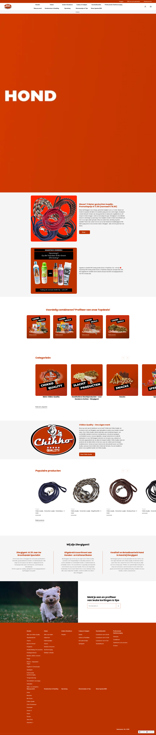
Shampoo (115, 636)
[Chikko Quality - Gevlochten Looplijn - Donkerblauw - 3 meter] (51, 491)
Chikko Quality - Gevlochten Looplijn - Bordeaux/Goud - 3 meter (122, 512)
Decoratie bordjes (83, 640)
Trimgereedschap (31, 678)
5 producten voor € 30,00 (102, 634)
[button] (38, 5)
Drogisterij (29, 646)
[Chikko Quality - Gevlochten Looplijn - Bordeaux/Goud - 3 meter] (122, 491)
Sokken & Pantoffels (84, 637)
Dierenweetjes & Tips (82, 8)
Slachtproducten (31, 637)
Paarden (63, 634)
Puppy (28, 658)
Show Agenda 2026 (96, 8)
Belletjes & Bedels (49, 652)
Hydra (28, 713)
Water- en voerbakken (32, 687)
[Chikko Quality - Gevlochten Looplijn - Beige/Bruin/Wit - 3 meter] (87, 491)
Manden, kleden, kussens (33, 655)
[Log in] (145, 7)
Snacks (122, 397)
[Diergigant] (8, 6)
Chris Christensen (31, 704)
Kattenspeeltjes (48, 640)
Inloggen (121, 1)
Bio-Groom (30, 698)
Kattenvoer (47, 637)
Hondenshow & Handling (52, 8)
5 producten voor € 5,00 (102, 640)
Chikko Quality (31, 701)
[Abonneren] (118, 606)
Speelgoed (29, 669)
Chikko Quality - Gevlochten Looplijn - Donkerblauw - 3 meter (49, 512)
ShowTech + (30, 722)
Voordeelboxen (100, 643)
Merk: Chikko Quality (51, 397)
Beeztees (29, 695)
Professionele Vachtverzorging (31, 674)
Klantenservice (148, 1)
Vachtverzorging (48, 649)
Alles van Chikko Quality (33, 634)
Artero (28, 692)
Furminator (29, 707)
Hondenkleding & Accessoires (35, 649)
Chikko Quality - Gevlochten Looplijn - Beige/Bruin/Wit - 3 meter (86, 512)
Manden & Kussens (49, 646)
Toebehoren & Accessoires (120, 642)
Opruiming (67, 8)
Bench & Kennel (31, 643)
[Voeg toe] (64, 504)
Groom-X (29, 710)
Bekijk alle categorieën (41, 407)
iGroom (29, 716)
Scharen (115, 645)
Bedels (80, 634)
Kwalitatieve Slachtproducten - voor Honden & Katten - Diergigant (87, 398)
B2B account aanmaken (133, 1)
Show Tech (30, 719)
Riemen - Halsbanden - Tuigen (33, 662)
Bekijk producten (39, 520)
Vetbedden (29, 684)
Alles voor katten (48, 634)
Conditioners (116, 639)
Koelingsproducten (32, 652)
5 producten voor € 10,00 (102, 637)
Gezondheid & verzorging (33, 681)
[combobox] (78, 12)
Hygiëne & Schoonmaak (33, 666)
